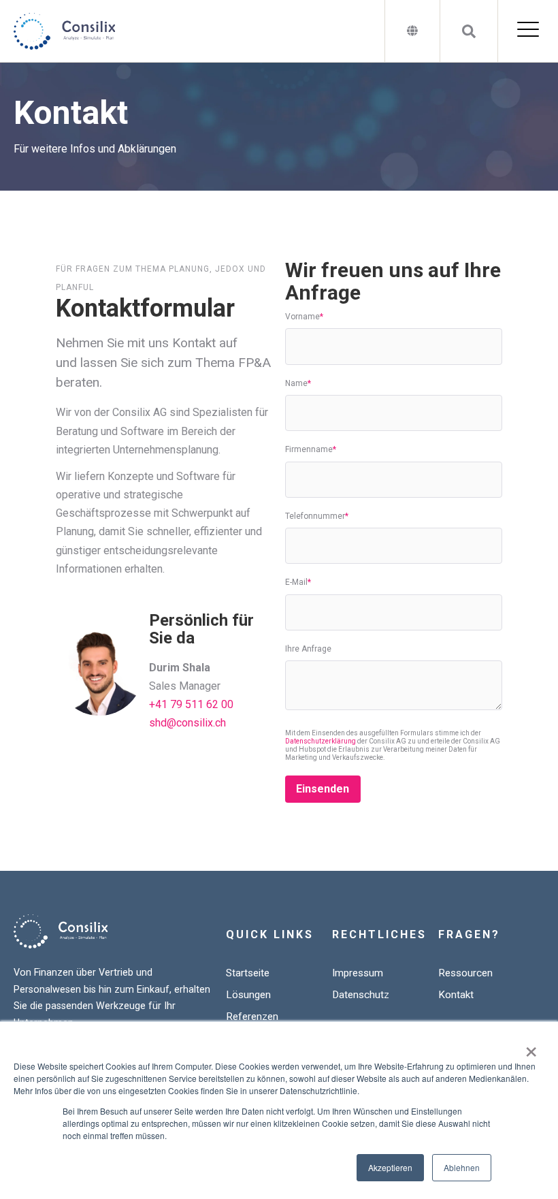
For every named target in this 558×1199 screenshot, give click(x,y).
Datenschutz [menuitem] (360, 995)
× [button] (531, 1047)
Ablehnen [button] (462, 1167)
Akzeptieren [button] (390, 1167)
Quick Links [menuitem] (270, 934)
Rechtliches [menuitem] (379, 934)
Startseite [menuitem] (247, 973)
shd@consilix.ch (187, 722)
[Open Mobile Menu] (528, 31)
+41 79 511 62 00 (191, 704)
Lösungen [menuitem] (248, 995)
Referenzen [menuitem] (252, 1016)
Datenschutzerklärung (320, 741)
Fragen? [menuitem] (469, 934)
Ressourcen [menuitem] (465, 973)
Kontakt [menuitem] (456, 995)
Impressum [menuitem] (357, 973)
